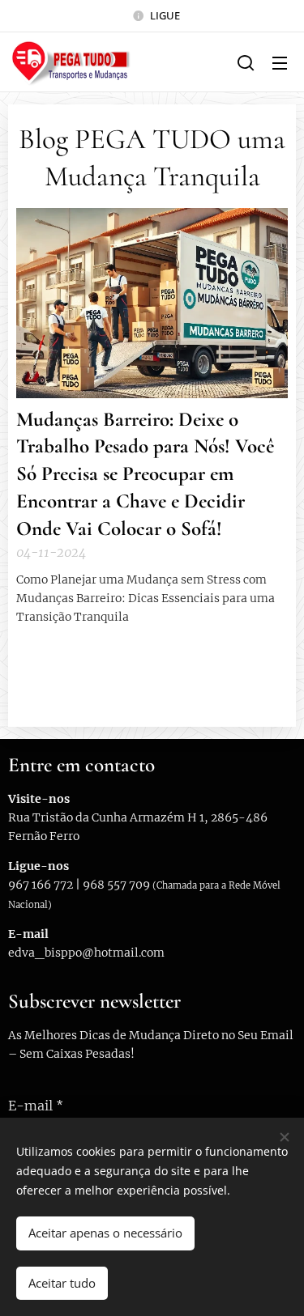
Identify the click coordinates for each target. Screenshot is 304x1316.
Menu (279, 62)
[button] (245, 62)
